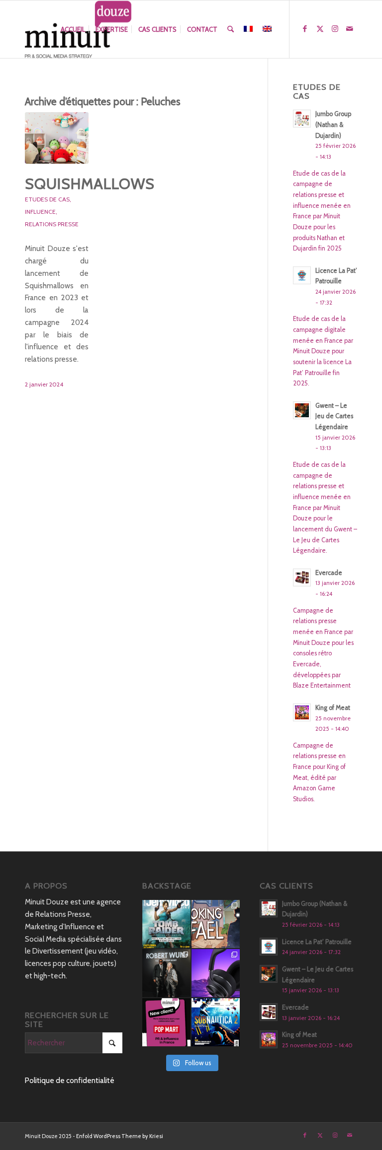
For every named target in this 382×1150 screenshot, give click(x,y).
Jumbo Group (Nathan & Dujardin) (333, 124)
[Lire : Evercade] (302, 577)
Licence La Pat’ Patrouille (317, 942)
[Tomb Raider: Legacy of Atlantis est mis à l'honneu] (166, 924)
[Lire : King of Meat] (302, 712)
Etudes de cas (47, 199)
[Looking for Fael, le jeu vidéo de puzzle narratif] (215, 924)
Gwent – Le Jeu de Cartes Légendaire (334, 416)
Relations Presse (52, 224)
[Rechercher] (230, 29)
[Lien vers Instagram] (334, 28)
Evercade (328, 572)
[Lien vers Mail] (349, 28)
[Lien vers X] (319, 28)
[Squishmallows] (57, 138)
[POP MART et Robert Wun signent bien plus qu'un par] (166, 973)
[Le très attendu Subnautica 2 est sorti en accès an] (215, 1022)
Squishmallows (90, 184)
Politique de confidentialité (69, 1080)
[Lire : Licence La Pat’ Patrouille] (302, 275)
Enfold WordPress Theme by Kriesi (119, 1136)
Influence (40, 211)
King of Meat (332, 707)
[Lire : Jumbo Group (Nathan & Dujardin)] (302, 119)
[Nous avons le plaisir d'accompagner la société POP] (166, 1022)
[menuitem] (73, 29)
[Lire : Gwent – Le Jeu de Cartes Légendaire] (302, 410)
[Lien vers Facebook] (304, 28)
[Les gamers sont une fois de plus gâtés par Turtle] (215, 973)
